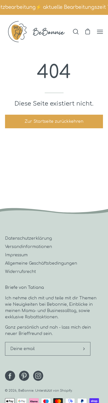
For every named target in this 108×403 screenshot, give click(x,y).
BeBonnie (25, 390)
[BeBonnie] (36, 32)
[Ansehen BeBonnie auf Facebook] (10, 376)
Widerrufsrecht (20, 271)
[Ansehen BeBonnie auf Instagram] (38, 376)
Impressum (16, 255)
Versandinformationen (28, 246)
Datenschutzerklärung (28, 238)
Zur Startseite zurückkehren (54, 121)
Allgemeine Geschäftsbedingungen (41, 263)
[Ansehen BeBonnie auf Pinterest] (24, 376)
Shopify (66, 390)
